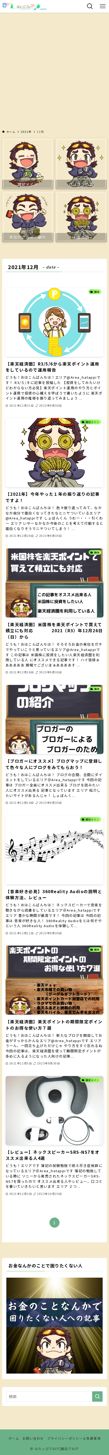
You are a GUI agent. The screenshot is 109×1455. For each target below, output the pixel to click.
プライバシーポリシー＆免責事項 (74, 1438)
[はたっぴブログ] (24, 6)
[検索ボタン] (90, 6)
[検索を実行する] (97, 1396)
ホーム (13, 1438)
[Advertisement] (54, 69)
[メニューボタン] (102, 6)
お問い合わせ (33, 1438)
